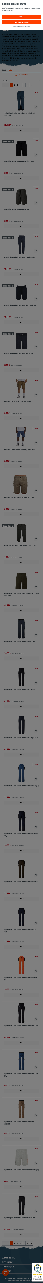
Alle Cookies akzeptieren (21, 22)
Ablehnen (21, 17)
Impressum (27, 26)
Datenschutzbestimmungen (18, 26)
